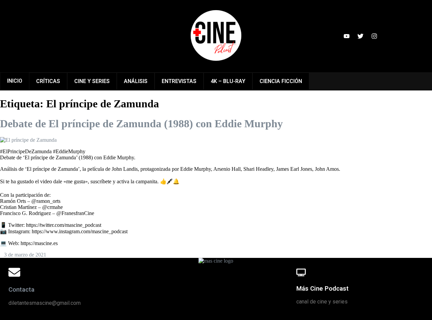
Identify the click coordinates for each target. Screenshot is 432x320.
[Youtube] (347, 36)
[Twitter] (360, 36)
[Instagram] (374, 36)
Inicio (14, 81)
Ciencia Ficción (281, 81)
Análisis (135, 81)
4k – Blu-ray (228, 81)
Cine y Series (92, 81)
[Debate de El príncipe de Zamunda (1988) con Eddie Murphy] (28, 140)
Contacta (21, 289)
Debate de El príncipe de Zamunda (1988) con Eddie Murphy (141, 123)
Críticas (48, 81)
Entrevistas (179, 81)
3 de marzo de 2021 (25, 255)
